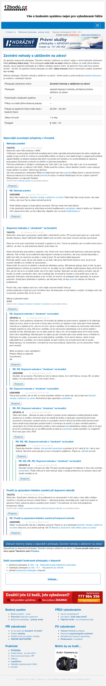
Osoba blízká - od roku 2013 (23, 653)
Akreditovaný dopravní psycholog (75, 636)
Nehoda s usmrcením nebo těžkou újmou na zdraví (74, 527)
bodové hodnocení (93, 75)
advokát (84, 451)
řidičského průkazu (73, 630)
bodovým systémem (24, 616)
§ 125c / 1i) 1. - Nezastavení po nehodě (46, 567)
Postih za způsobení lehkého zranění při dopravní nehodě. (40, 508)
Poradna (35, 551)
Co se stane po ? (27, 630)
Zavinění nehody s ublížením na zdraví (47, 197)
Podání (18, 633)
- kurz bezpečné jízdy (77, 619)
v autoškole (72, 639)
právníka (68, 172)
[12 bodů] (15, 8)
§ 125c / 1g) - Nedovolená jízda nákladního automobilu (52, 564)
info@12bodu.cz (73, 211)
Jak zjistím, (74, 616)
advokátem (70, 208)
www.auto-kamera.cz (91, 34)
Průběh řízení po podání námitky (25, 636)
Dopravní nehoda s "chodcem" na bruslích (34, 304)
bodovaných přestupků (26, 570)
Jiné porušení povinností (51, 448)
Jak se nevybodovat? (70, 613)
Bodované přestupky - (27, 619)
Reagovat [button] (12, 185)
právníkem (68, 428)
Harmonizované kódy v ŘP (22, 655)
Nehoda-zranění (24, 181)
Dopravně (77, 633)
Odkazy (14, 658)
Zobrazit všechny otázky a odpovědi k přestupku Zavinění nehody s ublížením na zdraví (54, 543)
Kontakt (14, 666)
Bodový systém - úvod (20, 613)
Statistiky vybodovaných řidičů (24, 664)
